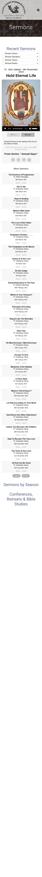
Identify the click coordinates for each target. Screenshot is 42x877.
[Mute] (30, 128)
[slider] (18, 128)
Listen (29, 135)
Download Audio (21, 149)
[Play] (5, 128)
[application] (21, 128)
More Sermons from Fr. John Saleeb (20, 147)
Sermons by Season (21, 484)
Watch (14, 135)
